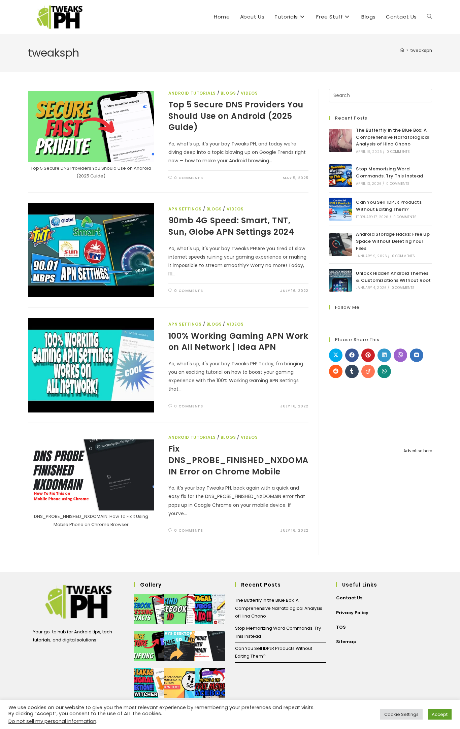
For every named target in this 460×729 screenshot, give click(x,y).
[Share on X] (335, 355)
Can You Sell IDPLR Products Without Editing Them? (389, 205)
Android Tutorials (192, 93)
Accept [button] (440, 714)
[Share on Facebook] (352, 355)
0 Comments (188, 177)
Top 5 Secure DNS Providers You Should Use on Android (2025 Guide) (235, 116)
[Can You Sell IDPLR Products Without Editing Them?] (340, 209)
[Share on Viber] (400, 355)
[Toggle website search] (429, 17)
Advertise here (417, 451)
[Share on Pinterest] (368, 355)
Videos (249, 93)
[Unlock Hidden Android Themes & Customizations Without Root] (340, 280)
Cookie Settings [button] (401, 714)
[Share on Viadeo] (368, 371)
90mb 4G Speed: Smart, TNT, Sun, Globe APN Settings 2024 (231, 226)
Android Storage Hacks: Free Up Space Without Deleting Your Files (393, 241)
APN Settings (185, 209)
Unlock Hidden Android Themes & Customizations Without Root (393, 277)
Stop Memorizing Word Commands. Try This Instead (389, 172)
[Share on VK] (416, 355)
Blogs (228, 93)
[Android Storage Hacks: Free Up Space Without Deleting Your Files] (340, 244)
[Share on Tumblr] (352, 371)
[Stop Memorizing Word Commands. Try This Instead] (340, 175)
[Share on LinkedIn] (384, 355)
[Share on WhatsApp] (384, 371)
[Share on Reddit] (335, 371)
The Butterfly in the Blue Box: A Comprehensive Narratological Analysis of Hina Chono (392, 137)
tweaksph (421, 50)
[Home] (402, 50)
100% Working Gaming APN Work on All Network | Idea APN (238, 341)
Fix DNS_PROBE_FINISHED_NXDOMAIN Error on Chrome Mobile (238, 460)
